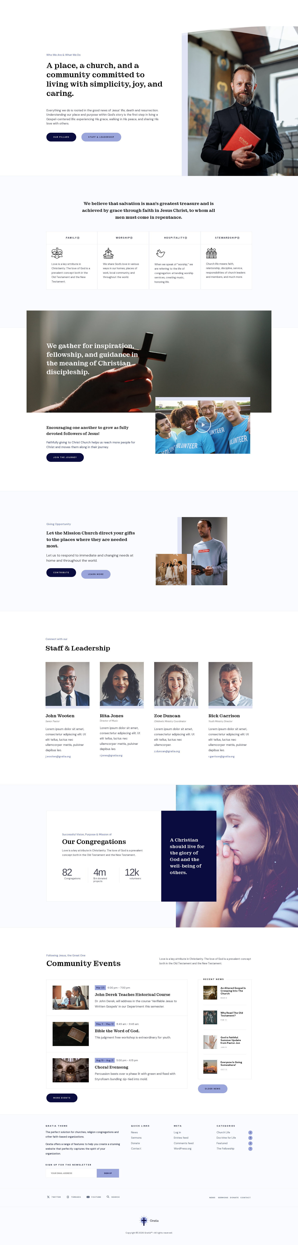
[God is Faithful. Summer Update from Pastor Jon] (210, 1042)
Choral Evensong (111, 1067)
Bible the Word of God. (117, 1030)
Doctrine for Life (226, 1137)
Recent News (213, 979)
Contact (136, 1148)
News (134, 1132)
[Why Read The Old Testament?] (210, 1017)
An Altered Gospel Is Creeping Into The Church (233, 990)
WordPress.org (182, 1148)
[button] (202, 425)
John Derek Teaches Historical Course (132, 994)
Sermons (136, 1137)
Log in (177, 1132)
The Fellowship (225, 1148)
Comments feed (183, 1143)
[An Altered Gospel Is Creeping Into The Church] (210, 993)
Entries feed (181, 1137)
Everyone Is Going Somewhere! (231, 1064)
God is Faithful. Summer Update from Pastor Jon (231, 1040)
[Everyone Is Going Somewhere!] (210, 1067)
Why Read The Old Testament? (232, 1014)
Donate (135, 1143)
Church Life (223, 1132)
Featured (222, 1143)
